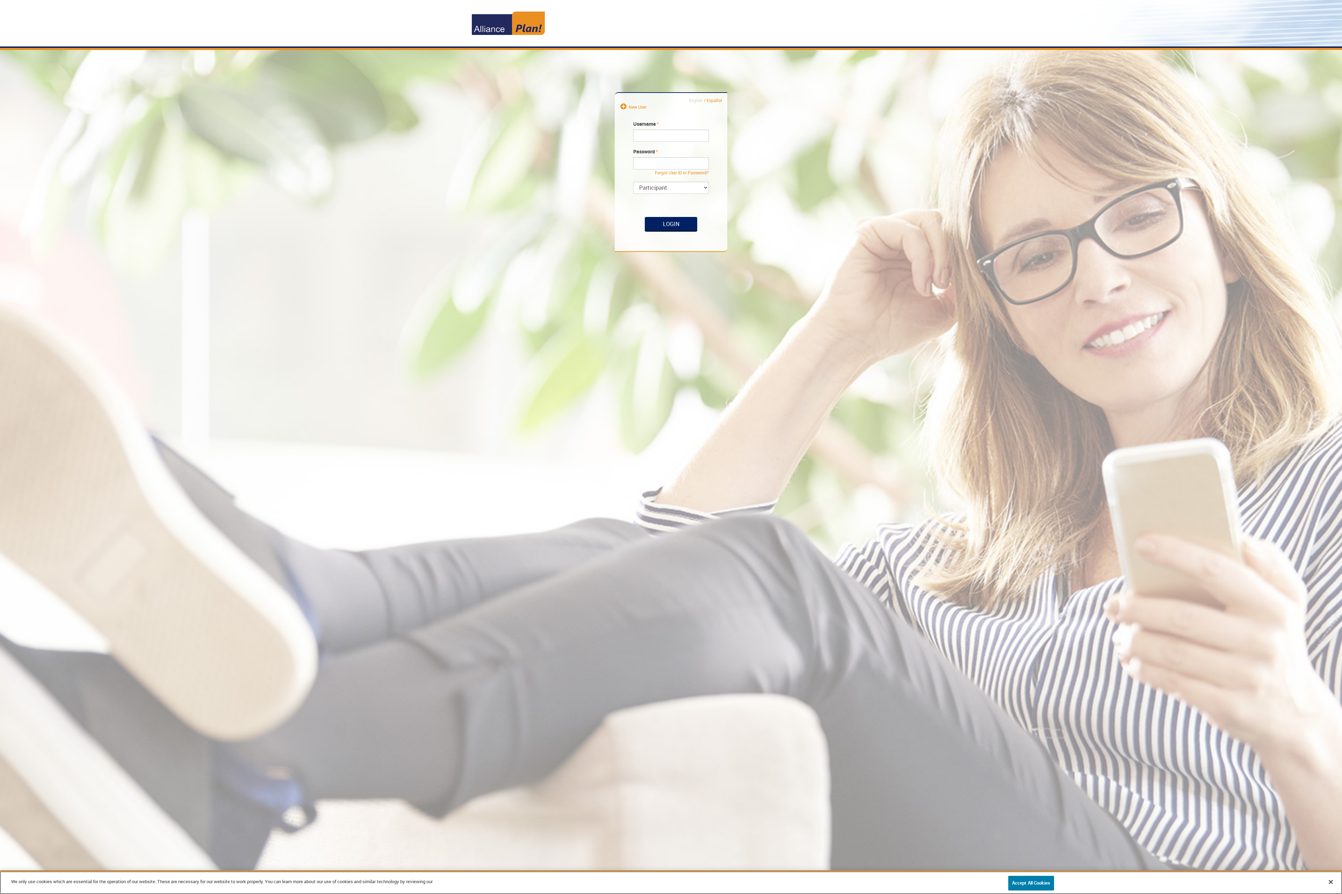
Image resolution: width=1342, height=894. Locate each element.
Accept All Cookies (1031, 883)
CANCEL (725, 280)
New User (637, 107)
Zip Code (725, 250)
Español (714, 100)
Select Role (726, 185)
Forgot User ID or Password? (682, 172)
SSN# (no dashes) (726, 211)
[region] (671, 882)
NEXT (728, 289)
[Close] (1331, 881)
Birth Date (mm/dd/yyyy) (726, 233)
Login (671, 224)
